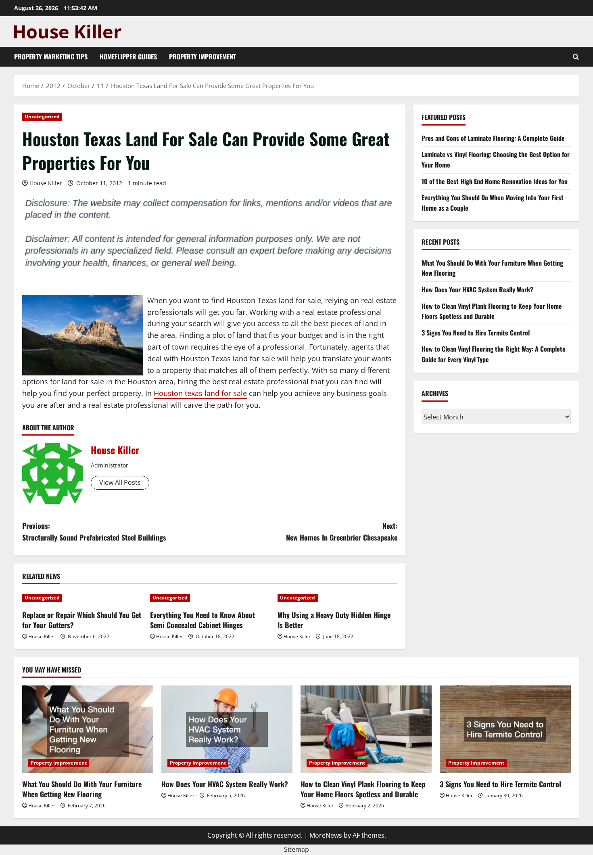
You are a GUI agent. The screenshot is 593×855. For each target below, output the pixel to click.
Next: (341, 531)
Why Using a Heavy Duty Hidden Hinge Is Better (334, 620)
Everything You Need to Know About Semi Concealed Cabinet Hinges (202, 620)
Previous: (94, 531)
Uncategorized (42, 116)
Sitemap (296, 849)
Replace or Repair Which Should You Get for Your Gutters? (81, 620)
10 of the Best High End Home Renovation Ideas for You (495, 181)
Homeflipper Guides (128, 56)
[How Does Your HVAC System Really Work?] (226, 729)
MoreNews (325, 835)
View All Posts (120, 482)
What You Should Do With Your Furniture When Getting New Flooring (82, 789)
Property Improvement (202, 56)
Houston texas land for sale (200, 393)
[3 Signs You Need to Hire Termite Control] (505, 729)
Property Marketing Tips (51, 56)
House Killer (45, 183)
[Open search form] (576, 57)
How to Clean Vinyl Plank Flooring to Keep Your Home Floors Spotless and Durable (492, 311)
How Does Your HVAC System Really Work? (477, 289)
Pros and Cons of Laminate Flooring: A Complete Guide (493, 137)
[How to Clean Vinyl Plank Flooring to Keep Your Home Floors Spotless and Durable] (366, 729)
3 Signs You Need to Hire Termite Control (476, 332)
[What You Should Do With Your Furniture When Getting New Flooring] (87, 729)
